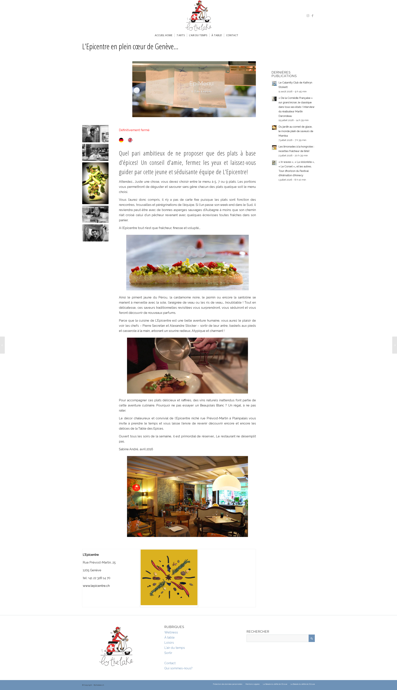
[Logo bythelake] (198, 15)
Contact (170, 663)
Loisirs (169, 642)
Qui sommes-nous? (178, 668)
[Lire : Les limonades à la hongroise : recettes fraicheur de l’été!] (274, 147)
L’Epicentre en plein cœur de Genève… (130, 46)
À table (169, 637)
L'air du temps (174, 648)
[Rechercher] (242, 35)
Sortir (168, 653)
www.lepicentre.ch (96, 586)
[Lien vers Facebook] (312, 15)
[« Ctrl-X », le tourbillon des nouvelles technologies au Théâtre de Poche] (2, 345)
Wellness (171, 632)
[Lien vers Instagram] (308, 15)
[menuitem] (163, 35)
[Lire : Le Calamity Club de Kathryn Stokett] (274, 83)
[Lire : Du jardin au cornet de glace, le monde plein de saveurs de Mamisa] (274, 127)
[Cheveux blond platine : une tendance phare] (394, 345)
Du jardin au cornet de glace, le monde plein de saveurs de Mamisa (296, 131)
